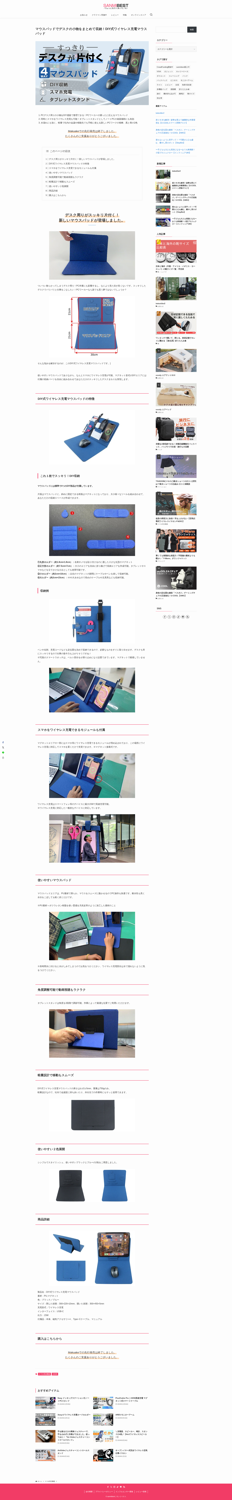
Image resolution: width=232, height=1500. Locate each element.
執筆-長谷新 (186, 85)
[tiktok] (178, 617)
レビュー (168, 85)
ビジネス (174, 80)
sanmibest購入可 (183, 67)
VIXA (159, 71)
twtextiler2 (160, 113)
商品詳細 (53, 191)
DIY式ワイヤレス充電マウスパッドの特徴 (69, 163)
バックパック (162, 80)
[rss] (187, 617)
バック (185, 76)
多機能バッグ (162, 89)
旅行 (158, 94)
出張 (177, 85)
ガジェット (168, 71)
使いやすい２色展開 (58, 186)
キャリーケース (182, 71)
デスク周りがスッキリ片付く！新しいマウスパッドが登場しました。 (82, 159)
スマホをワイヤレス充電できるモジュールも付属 (72, 168)
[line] (183, 617)
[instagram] (174, 617)
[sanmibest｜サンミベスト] (116, 6)
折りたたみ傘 (184, 89)
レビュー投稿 (141, 1492)
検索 (192, 30)
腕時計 (181, 94)
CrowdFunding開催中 (165, 67)
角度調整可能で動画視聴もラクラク (66, 177)
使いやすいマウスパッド (61, 173)
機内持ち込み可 (170, 94)
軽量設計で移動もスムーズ (62, 182)
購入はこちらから (57, 195)
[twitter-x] (169, 617)
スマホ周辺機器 (44, 1374)
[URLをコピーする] (3, 758)
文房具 (54, 1374)
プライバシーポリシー (104, 1492)
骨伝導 (159, 98)
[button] (3, 742)
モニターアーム (187, 80)
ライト (159, 85)
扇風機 (173, 89)
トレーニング (174, 76)
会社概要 (89, 1492)
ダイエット (161, 76)
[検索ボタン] (151, 15)
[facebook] (164, 617)
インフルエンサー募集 (124, 1492)
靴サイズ (190, 94)
